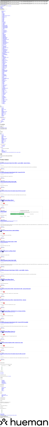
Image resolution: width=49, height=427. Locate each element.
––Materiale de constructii (5, 60)
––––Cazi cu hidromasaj (4, 31)
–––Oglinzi (3, 48)
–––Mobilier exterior (4, 59)
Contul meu (1, 7)
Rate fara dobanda (4, 387)
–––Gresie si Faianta (4, 97)
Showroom (3, 388)
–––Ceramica (3, 13)
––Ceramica (3, 17)
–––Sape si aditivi (4, 68)
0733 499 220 (1, 6)
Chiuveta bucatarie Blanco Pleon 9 (7, 279)
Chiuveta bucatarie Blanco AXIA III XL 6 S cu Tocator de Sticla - (13, 311)
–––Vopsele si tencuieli (4, 66)
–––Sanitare (3, 14)
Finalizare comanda (4, 127)
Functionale (21, 216)
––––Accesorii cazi (4, 32)
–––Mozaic (3, 19)
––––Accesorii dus (4, 44)
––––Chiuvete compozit (4, 50)
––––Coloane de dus (4, 41)
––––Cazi (3, 84)
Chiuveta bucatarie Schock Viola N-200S (8, 260)
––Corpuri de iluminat (4, 71)
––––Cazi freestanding (4, 30)
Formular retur (3, 382)
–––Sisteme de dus (4, 40)
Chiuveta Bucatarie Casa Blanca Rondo (8, 250)
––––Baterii (3, 86)
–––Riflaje (3, 79)
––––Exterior (3, 63)
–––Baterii (3, 33)
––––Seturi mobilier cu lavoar (5, 57)
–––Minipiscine (3, 53)
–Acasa (2, 12)
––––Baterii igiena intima (4, 37)
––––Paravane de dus (4, 45)
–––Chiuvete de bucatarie (4, 49)
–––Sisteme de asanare (4, 65)
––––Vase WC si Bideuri (4, 99)
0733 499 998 (1, 372)
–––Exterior (3, 72)
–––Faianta (3, 18)
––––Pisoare (3, 24)
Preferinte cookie (2, 361)
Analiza (25, 216)
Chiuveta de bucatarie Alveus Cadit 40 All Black (9, 230)
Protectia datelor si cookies (5, 395)
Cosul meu (3, 119)
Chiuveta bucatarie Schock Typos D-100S (8, 181)
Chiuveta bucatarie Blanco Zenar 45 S (7, 331)
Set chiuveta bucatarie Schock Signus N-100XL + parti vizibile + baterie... (14, 270)
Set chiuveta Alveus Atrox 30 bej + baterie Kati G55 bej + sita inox (13, 299)
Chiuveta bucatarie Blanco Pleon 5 (7, 200)
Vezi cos (1, 127)
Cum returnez (3, 381)
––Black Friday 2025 (4, 80)
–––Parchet (3, 90)
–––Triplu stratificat (4, 75)
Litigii (2, 396)
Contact (2, 389)
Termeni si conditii (4, 394)
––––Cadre (3, 28)
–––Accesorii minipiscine (4, 54)
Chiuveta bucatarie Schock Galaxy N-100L (8, 241)
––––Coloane (3, 58)
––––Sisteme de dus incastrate (5, 42)
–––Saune (3, 82)
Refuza (24, 215)
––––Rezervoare (3, 101)
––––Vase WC (3, 22)
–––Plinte (3, 77)
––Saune (3, 55)
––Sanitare (3, 21)
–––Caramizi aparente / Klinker (5, 78)
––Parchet (3, 73)
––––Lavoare (3, 87)
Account (1, 117)
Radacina (3, 11)
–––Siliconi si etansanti (4, 62)
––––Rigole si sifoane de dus (5, 47)
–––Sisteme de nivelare (4, 67)
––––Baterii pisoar (4, 36)
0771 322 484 (1, 373)
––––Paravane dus (4, 85)
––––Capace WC (4, 23)
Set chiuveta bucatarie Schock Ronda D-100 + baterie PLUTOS (12, 172)
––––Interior (3, 64)
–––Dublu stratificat (4, 74)
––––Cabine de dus (4, 46)
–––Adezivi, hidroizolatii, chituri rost (6, 15)
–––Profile (3, 20)
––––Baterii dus (3, 35)
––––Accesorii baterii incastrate (5, 39)
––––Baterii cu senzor (4, 38)
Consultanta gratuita (4, 383)
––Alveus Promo (4, 88)
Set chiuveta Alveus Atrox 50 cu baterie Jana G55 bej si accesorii (12, 190)
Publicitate (28, 216)
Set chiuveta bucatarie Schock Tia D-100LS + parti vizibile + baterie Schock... (15, 162)
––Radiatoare (3, 69)
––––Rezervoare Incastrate (5, 26)
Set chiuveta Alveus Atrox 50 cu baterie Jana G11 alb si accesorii (12, 353)
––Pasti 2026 (3, 89)
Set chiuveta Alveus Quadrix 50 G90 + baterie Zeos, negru (11, 342)
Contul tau (3, 390)
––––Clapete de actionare (4, 27)
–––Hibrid (3, 76)
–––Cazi (3, 29)
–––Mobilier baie (4, 56)
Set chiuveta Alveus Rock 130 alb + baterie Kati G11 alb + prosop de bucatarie (15, 288)
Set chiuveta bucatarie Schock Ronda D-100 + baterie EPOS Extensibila (14, 322)
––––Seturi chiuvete (4, 51)
